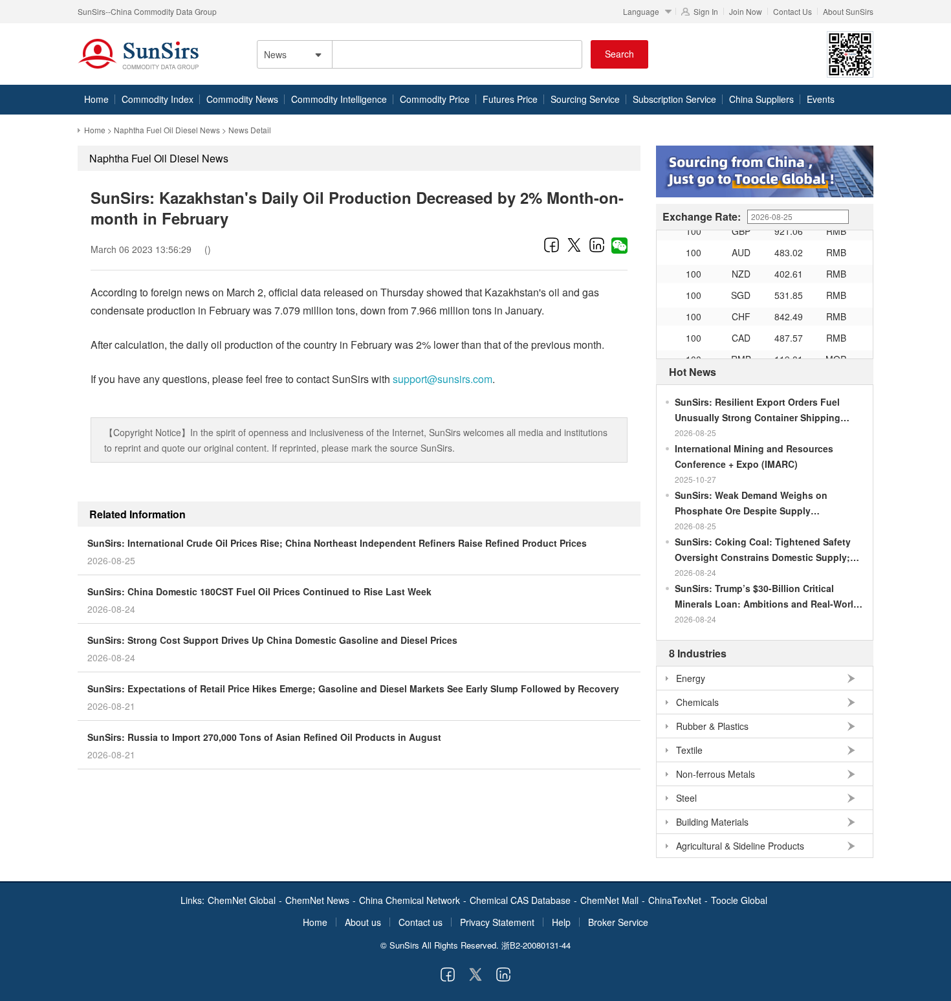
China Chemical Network (409, 900)
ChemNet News (317, 900)
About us (363, 922)
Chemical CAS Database (520, 900)
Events (821, 99)
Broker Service (618, 922)
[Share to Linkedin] (597, 244)
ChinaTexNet (674, 900)
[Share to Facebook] (551, 244)
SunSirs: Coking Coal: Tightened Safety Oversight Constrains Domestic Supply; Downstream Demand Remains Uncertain (765, 550)
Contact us (421, 922)
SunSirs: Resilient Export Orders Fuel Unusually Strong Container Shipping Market (757, 410)
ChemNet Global (242, 900)
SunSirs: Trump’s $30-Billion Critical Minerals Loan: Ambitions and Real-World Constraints (767, 596)
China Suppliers (761, 99)
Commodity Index (157, 99)
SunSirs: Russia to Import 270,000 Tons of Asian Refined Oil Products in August (264, 737)
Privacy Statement (497, 922)
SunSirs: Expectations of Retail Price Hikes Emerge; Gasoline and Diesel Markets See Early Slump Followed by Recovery (353, 688)
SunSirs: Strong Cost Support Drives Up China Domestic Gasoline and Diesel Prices (272, 639)
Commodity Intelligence (339, 99)
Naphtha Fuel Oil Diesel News (167, 129)
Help (561, 922)
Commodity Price (435, 99)
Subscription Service (674, 99)
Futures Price (510, 99)
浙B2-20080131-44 (536, 945)
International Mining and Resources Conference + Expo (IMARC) (754, 456)
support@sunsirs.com (442, 378)
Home (96, 99)
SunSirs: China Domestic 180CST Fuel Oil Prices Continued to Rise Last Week (259, 591)
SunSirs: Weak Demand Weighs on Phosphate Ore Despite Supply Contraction (751, 503)
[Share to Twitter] (574, 244)
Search (619, 53)
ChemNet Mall (609, 900)
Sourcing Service (585, 99)
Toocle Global (739, 900)
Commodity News (242, 99)
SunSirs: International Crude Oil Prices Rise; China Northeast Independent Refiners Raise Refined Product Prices (337, 542)
